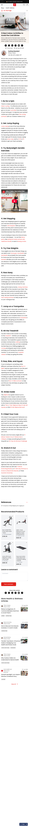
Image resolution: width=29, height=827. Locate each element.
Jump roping (5, 126)
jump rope (10, 139)
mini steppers (11, 226)
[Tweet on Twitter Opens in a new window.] (9, 45)
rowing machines (23, 287)
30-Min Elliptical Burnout (17, 407)
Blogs (2, 8)
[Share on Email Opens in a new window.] (19, 45)
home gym (14, 253)
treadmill (8, 336)
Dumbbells (21, 253)
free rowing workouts (7, 297)
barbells (3, 259)
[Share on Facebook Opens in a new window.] (6, 45)
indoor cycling (5, 106)
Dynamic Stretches (6, 473)
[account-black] (27, 5)
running (3, 348)
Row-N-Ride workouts (15, 381)
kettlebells (4, 255)
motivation (12, 647)
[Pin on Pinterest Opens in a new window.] (15, 45)
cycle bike (13, 110)
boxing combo (22, 241)
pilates (3, 615)
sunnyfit (3, 679)
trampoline (23, 317)
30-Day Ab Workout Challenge (18, 441)
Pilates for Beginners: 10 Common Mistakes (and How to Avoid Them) (10, 611)
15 (23, 139)
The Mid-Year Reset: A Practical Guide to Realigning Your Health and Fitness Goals (10, 643)
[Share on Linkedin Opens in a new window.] (12, 45)
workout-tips (8, 615)
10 (20, 139)
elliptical (6, 395)
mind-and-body (5, 647)
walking (17, 342)
